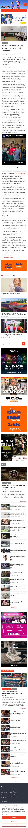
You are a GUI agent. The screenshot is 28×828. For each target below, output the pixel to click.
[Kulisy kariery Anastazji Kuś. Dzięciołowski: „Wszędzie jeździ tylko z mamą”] (14, 673)
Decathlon (17, 53)
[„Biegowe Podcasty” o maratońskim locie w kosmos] (5, 754)
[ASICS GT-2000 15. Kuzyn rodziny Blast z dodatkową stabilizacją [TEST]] (5, 527)
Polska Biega (5, 43)
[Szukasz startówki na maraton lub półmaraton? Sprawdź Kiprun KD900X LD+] (14, 298)
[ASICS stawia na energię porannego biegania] (5, 519)
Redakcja (11, 53)
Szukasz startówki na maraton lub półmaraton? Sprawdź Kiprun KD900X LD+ (13, 313)
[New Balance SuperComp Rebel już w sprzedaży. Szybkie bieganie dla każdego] (5, 512)
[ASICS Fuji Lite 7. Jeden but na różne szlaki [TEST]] (5, 579)
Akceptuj (14, 817)
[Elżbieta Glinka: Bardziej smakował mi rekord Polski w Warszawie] (5, 725)
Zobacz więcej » (14, 607)
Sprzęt (4, 464)
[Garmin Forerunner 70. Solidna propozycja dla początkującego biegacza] (5, 548)
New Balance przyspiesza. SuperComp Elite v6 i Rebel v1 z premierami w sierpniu (17, 558)
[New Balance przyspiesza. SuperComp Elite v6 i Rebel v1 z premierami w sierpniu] (5, 555)
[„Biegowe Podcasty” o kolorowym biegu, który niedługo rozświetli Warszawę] (5, 711)
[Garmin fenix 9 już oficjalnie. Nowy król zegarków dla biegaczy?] (14, 467)
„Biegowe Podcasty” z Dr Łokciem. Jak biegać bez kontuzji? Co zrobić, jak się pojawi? (17, 772)
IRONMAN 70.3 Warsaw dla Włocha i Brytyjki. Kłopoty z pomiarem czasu (11, 335)
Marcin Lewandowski (10, 54)
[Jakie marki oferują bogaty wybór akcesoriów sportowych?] (5, 534)
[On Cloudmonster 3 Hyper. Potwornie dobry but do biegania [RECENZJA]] (5, 541)
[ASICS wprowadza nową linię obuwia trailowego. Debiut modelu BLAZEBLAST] (5, 586)
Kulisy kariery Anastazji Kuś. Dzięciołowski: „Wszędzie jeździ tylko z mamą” (13, 693)
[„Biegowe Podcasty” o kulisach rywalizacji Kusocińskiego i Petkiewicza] (5, 747)
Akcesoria (4, 482)
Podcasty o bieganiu (7, 670)
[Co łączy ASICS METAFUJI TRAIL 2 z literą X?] (5, 571)
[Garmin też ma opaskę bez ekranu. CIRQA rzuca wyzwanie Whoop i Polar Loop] (5, 563)
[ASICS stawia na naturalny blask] (14, 278)
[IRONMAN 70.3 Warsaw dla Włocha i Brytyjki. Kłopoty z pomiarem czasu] (14, 320)
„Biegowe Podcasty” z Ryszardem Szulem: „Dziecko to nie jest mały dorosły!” (16, 764)
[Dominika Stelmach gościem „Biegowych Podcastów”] (5, 732)
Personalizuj (14, 821)
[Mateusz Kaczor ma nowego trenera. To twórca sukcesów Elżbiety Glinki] (5, 739)
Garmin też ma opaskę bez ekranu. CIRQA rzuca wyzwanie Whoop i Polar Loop (17, 566)
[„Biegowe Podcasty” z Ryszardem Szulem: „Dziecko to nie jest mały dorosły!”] (5, 761)
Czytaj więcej (23, 501)
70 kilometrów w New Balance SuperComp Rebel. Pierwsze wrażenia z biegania (17, 507)
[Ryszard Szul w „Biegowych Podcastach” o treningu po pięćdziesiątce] (5, 718)
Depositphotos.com (8, 257)
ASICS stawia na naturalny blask (10, 293)
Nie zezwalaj (14, 825)
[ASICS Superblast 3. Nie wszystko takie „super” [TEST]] (5, 593)
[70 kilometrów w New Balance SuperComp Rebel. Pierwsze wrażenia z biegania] (5, 504)
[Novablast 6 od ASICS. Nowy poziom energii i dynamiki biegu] (5, 600)
